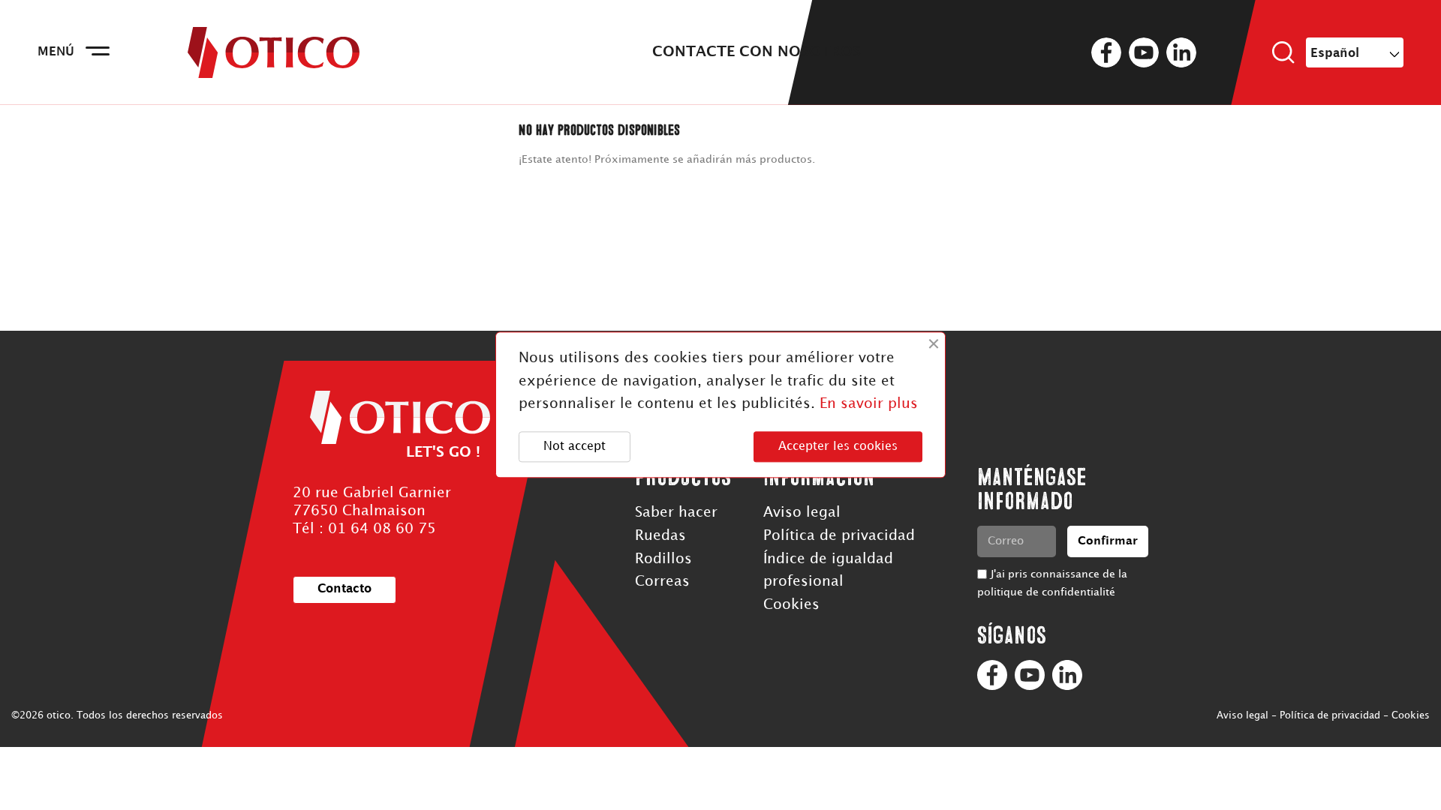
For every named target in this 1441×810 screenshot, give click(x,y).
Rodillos (663, 559)
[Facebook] (992, 675)
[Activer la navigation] (98, 53)
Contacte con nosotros (756, 52)
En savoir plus (869, 404)
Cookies (791, 604)
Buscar (1283, 53)
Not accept (574, 446)
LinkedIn (1181, 53)
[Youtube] (1030, 675)
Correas (662, 581)
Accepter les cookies (838, 446)
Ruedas (660, 536)
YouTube (1144, 53)
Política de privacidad (839, 536)
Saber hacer (676, 512)
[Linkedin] (1067, 675)
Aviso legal (802, 512)
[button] (344, 590)
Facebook (1106, 53)
